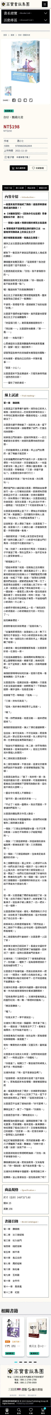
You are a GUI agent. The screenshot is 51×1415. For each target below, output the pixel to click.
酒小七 (20, 141)
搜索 (12, 35)
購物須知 (22, 1395)
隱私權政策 (32, 1395)
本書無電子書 (22, 157)
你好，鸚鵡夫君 (24, 35)
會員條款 (13, 1395)
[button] (15, 1362)
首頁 (5, 35)
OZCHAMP (30, 1403)
